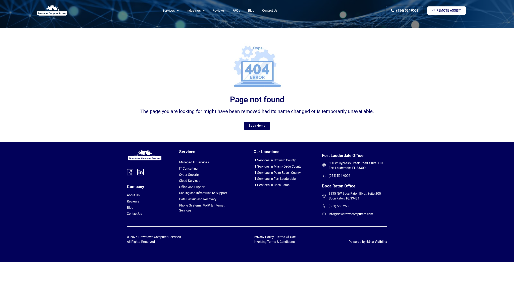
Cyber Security (189, 175)
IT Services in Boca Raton (272, 185)
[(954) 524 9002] (324, 176)
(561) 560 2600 (339, 206)
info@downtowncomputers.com (351, 214)
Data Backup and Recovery (197, 199)
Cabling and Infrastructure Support (203, 193)
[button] (170, 10)
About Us (133, 195)
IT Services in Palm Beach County (277, 173)
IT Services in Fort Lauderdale (275, 179)
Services (168, 10)
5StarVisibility (376, 242)
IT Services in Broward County (275, 160)
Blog (251, 10)
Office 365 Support (192, 187)
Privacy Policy (264, 237)
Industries (194, 10)
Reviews (218, 10)
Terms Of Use (286, 237)
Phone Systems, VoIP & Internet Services (201, 208)
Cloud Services (189, 181)
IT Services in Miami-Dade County (277, 166)
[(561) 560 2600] (324, 206)
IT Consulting (188, 168)
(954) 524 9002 (339, 176)
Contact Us (269, 10)
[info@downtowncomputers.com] (324, 214)
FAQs (236, 10)
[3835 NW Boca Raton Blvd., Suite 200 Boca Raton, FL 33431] (324, 196)
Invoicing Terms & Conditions (274, 242)
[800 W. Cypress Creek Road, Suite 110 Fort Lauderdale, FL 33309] (324, 165)
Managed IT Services (194, 162)
